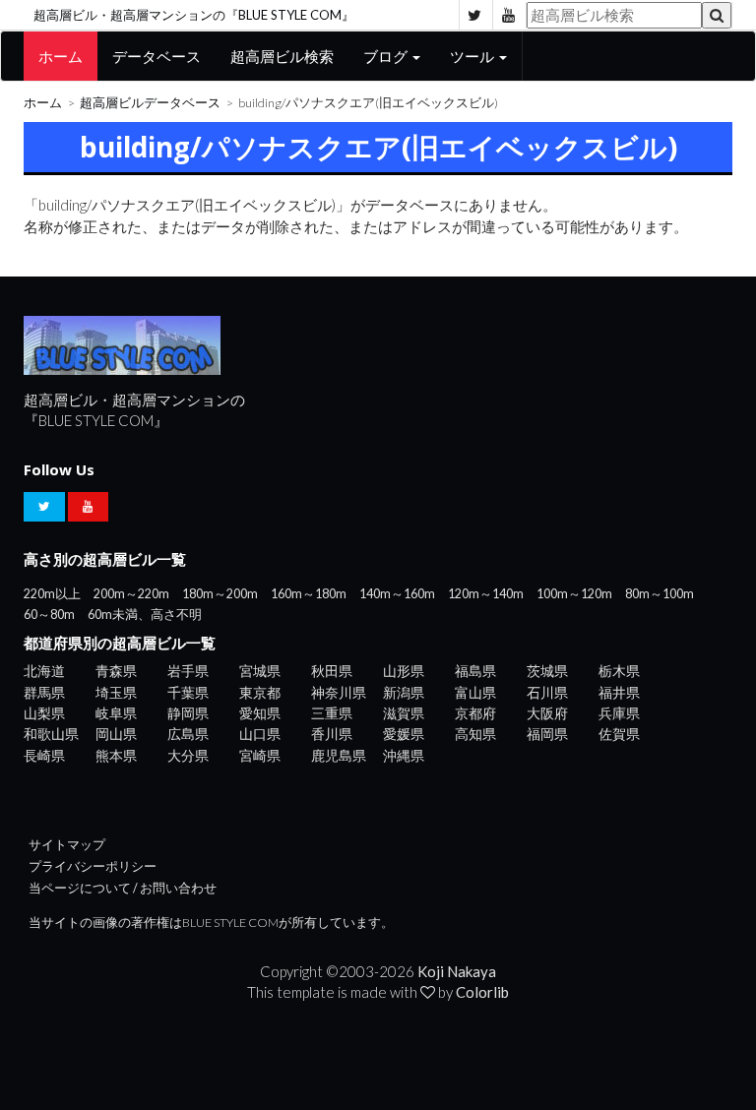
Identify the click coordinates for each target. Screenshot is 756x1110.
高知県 (475, 733)
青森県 (116, 670)
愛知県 (260, 713)
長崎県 (44, 755)
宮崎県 (260, 755)
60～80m (49, 614)
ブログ (386, 56)
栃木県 (619, 670)
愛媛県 (403, 733)
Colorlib (482, 992)
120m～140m (486, 593)
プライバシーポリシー (93, 866)
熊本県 (116, 755)
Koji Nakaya (456, 971)
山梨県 (44, 713)
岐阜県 (116, 713)
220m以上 (52, 593)
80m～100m (659, 593)
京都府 (475, 713)
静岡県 (188, 713)
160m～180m (308, 593)
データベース (156, 56)
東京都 (260, 692)
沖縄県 (403, 755)
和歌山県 (51, 733)
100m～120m (574, 593)
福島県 (475, 670)
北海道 (44, 670)
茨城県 (547, 670)
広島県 (188, 733)
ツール (473, 56)
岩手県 (188, 670)
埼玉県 (116, 692)
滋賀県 (403, 713)
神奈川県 (338, 692)
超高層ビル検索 (282, 56)
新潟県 (403, 692)
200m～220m (131, 593)
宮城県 (260, 670)
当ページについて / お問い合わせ (123, 888)
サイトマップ (67, 844)
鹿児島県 (338, 755)
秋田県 (331, 670)
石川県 (547, 692)
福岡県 (547, 733)
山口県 (260, 733)
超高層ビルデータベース (150, 102)
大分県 (188, 755)
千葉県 (188, 692)
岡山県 (116, 733)
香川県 (331, 733)
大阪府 (547, 713)
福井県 (619, 692)
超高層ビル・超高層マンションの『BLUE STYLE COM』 (193, 15)
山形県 (403, 670)
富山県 (475, 692)
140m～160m (397, 593)
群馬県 (44, 692)
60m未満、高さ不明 (145, 614)
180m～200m (220, 593)
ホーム (60, 56)
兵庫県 (619, 713)
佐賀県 (619, 733)
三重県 (331, 713)
